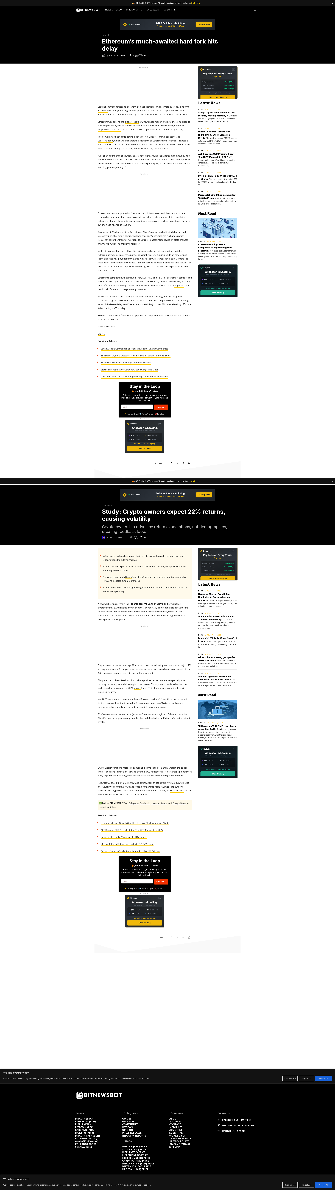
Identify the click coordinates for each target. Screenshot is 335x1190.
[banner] (167, 24)
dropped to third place (109, 129)
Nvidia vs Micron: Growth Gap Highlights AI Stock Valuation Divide (214, 134)
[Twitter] (237, 1120)
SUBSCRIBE (161, 407)
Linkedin (248, 1125)
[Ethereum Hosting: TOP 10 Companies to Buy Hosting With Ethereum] (217, 228)
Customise (289, 1185)
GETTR (241, 1131)
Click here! (195, 3)
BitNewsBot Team (117, 56)
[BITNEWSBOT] (88, 10)
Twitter (246, 1120)
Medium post (119, 232)
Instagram (229, 1125)
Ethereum (103, 110)
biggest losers (132, 121)
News (110, 35)
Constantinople (105, 140)
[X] (177, 463)
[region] (167, 1182)
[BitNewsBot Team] (104, 56)
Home (104, 35)
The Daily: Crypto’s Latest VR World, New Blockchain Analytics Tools (136, 355)
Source (101, 333)
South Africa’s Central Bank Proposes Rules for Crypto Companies (134, 348)
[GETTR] (233, 1131)
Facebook (228, 1120)
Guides (201, 241)
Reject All (306, 1185)
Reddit (226, 1131)
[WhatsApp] (189, 463)
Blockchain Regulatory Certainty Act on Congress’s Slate (129, 369)
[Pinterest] (183, 463)
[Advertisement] (144, 85)
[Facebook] (171, 463)
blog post (107, 167)
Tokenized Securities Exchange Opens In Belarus (126, 362)
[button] (255, 9)
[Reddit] (219, 1131)
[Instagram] (219, 1125)
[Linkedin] (238, 1125)
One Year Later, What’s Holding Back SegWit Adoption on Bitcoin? (134, 376)
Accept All (323, 1185)
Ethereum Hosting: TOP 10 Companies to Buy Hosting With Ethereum (215, 247)
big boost (179, 285)
